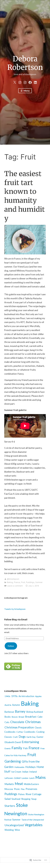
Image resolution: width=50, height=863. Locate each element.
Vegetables (34, 825)
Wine (17, 830)
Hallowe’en (19, 767)
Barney (20, 711)
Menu (26, 90)
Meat (19, 783)
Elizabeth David (13, 742)
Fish (25, 748)
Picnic (17, 789)
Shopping (25, 798)
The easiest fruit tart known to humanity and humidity (24, 196)
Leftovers (9, 778)
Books (8, 716)
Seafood (15, 798)
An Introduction (26, 696)
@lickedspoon (13, 579)
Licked (17, 778)
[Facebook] (30, 82)
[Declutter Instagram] (25, 82)
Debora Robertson (25, 63)
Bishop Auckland (34, 711)
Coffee (19, 732)
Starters (10, 806)
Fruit (23, 582)
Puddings (30, 582)
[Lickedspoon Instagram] (20, 82)
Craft (15, 737)
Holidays (30, 766)
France (17, 582)
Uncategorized (14, 825)
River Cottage (33, 794)
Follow (11, 646)
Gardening (13, 761)
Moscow (9, 789)
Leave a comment (15, 586)
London (24, 778)
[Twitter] (15, 82)
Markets (9, 784)
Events (8, 748)
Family (17, 748)
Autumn (16, 705)
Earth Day (31, 737)
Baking (10, 582)
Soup (34, 798)
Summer (39, 582)
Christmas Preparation (19, 727)
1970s (14, 696)
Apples (38, 696)
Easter (40, 736)
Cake (39, 716)
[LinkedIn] (35, 82)
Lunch (32, 778)
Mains (40, 777)
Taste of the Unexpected (32, 819)
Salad (8, 798)
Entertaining (30, 742)
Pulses (21, 794)
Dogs (22, 736)
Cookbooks (29, 731)
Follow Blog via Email (15, 619)
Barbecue (9, 711)
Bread (21, 716)
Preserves (31, 788)
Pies (23, 789)
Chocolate (17, 722)
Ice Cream (16, 771)
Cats (7, 722)
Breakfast (31, 716)
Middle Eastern (31, 784)
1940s (7, 696)
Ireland (33, 771)
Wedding (9, 829)
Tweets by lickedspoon (14, 609)
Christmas (33, 722)
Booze (15, 716)
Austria (8, 705)
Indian (25, 771)
